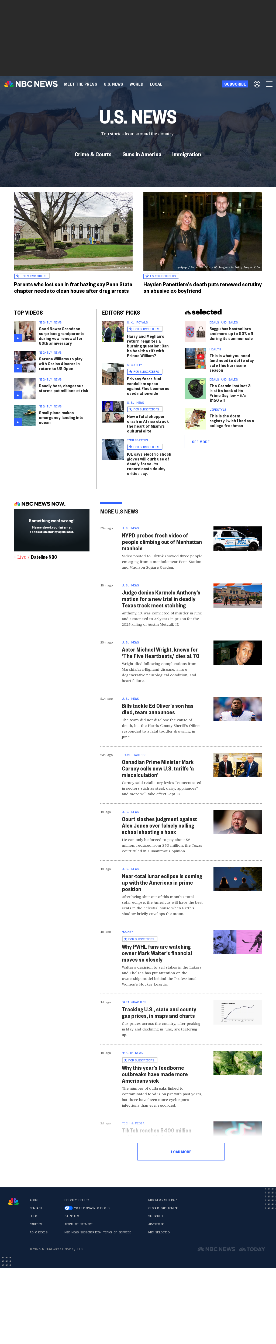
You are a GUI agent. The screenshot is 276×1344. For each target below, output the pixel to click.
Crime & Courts (93, 154)
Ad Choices (38, 1232)
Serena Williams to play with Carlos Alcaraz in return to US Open (60, 363)
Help (33, 1216)
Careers (36, 1224)
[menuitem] (80, 84)
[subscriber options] (257, 84)
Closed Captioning (163, 1208)
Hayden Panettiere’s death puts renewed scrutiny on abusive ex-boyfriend (202, 287)
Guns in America (141, 154)
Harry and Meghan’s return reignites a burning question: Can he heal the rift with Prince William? (148, 345)
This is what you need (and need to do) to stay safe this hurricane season (231, 363)
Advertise (156, 1224)
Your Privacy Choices (91, 1208)
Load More (181, 1151)
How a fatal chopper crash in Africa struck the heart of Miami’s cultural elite (148, 423)
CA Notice (72, 1216)
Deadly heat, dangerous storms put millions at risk (63, 388)
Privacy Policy (76, 1200)
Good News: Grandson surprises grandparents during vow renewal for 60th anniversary (61, 336)
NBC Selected (158, 1232)
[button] (156, 84)
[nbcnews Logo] (13, 1201)
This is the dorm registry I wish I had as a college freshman (231, 420)
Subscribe (156, 1216)
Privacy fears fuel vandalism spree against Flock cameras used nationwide (148, 386)
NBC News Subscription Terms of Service (97, 1232)
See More (201, 441)
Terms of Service (78, 1224)
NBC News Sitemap (162, 1200)
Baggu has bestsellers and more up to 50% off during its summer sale (231, 333)
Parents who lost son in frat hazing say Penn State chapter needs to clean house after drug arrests (73, 287)
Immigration (186, 154)
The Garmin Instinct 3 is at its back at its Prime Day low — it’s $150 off (230, 393)
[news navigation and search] (269, 84)
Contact (36, 1208)
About (34, 1200)
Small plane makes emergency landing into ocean (61, 417)
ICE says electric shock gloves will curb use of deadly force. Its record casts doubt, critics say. (149, 463)
